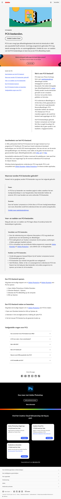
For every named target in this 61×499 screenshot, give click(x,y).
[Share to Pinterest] (32, 376)
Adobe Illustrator (20, 166)
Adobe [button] (3, 483)
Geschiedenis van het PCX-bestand (14, 74)
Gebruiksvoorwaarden (25, 494)
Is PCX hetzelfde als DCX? (16, 360)
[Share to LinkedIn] (29, 376)
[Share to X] (25, 376)
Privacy (18, 494)
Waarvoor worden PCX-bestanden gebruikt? (17, 77)
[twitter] (19, 491)
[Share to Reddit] (36, 376)
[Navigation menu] (2, 2)
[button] (51, 2)
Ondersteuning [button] (5, 480)
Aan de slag (30, 63)
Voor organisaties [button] (6, 476)
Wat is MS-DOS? (14, 344)
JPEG (37, 153)
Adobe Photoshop (31, 166)
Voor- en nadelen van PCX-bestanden (15, 80)
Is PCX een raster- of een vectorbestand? (20, 339)
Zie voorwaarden (11, 451)
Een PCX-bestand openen (12, 84)
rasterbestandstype (47, 79)
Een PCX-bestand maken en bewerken (15, 87)
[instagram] (17, 491)
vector (53, 88)
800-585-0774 (36, 462)
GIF (41, 153)
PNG (45, 153)
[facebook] (14, 491)
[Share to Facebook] (22, 376)
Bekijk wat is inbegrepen (38, 433)
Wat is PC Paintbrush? (15, 349)
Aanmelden (56, 2)
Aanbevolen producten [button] (7, 486)
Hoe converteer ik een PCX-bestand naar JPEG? (22, 333)
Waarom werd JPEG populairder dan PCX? (21, 355)
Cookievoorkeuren (33, 494)
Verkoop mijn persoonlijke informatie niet (45, 494)
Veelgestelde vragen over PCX (13, 90)
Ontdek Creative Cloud (13, 38)
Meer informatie (30, 404)
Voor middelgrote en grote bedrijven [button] (10, 473)
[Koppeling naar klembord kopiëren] (39, 376)
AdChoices (5, 496)
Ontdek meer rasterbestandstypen (18, 210)
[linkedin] (22, 491)
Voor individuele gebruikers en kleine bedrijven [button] (12, 470)
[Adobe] (7, 2)
